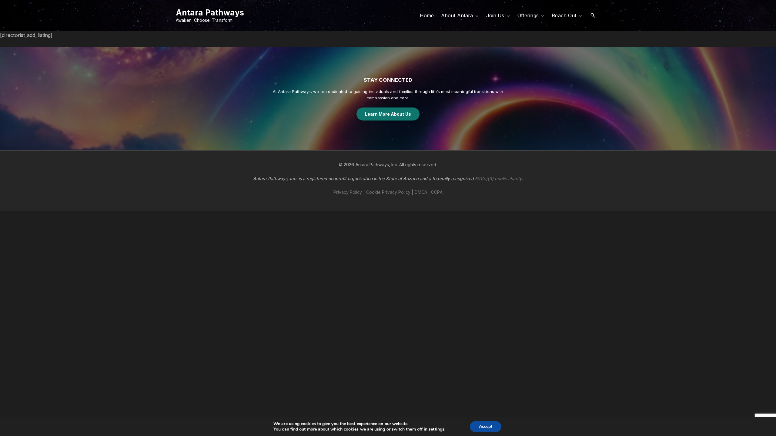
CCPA (436, 192)
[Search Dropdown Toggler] (593, 15)
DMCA (421, 192)
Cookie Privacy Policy (388, 192)
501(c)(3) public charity (498, 178)
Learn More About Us (388, 114)
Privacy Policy (347, 192)
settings (436, 429)
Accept (485, 426)
